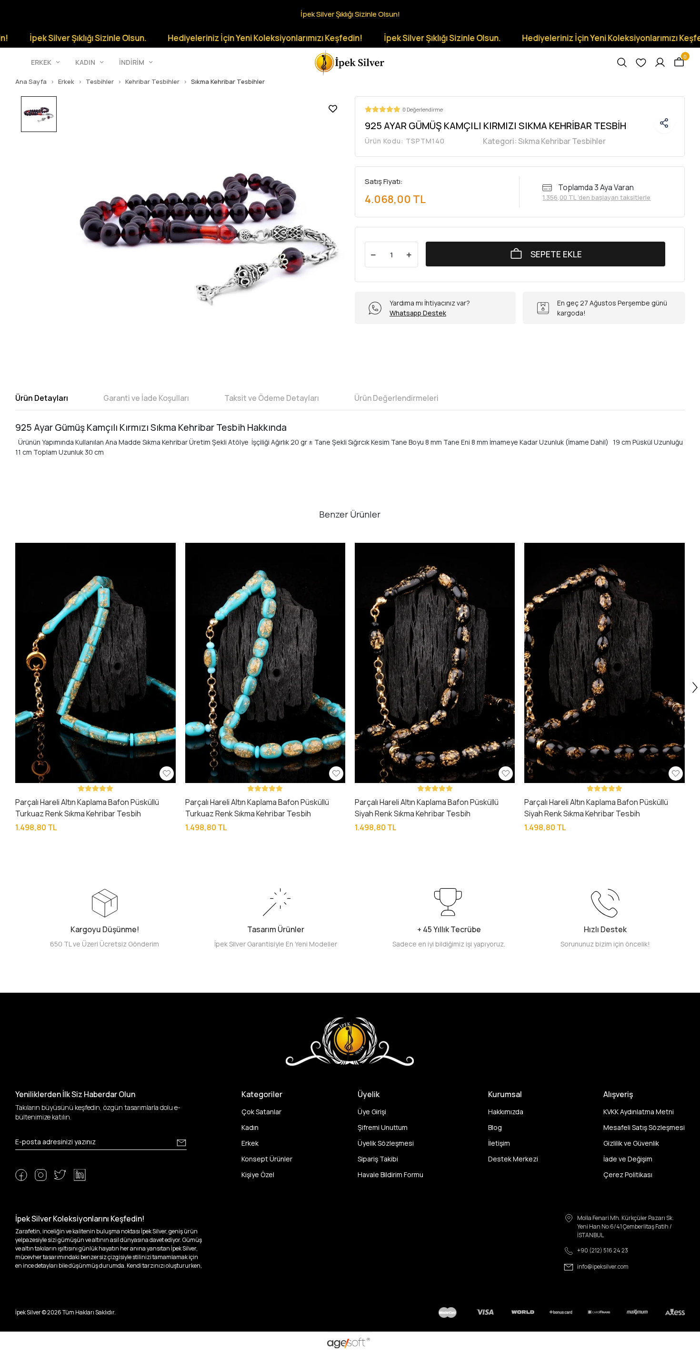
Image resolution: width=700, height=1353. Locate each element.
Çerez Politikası (627, 1174)
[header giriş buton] (660, 62)
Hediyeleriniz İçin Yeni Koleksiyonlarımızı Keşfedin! (227, 37)
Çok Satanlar (261, 1111)
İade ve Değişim (627, 1158)
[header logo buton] (350, 61)
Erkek (250, 1143)
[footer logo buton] (350, 1041)
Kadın (250, 1127)
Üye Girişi (372, 1111)
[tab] (41, 397)
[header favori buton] (641, 62)
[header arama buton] (622, 62)
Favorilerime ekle (333, 108)
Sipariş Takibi (378, 1158)
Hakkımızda (505, 1111)
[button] (46, 62)
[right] (695, 688)
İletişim (499, 1143)
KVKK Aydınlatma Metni (638, 1111)
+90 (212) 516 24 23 (602, 1250)
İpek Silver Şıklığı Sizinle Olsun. (405, 37)
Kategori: (544, 141)
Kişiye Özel (257, 1174)
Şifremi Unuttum (383, 1127)
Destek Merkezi (513, 1158)
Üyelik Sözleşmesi (386, 1143)
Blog (495, 1127)
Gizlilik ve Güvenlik (631, 1143)
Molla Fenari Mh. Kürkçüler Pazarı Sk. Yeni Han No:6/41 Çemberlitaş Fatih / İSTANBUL (625, 1226)
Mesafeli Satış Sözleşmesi (644, 1127)
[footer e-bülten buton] (181, 1142)
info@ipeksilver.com (603, 1266)
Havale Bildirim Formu (390, 1174)
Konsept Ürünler (266, 1158)
